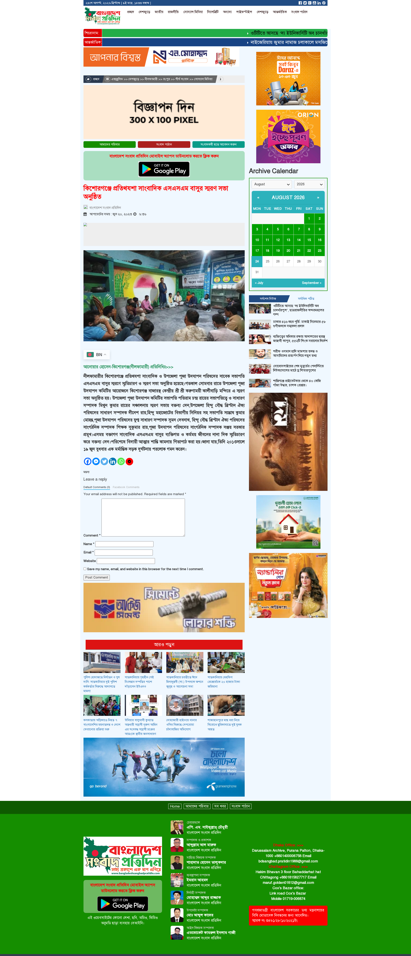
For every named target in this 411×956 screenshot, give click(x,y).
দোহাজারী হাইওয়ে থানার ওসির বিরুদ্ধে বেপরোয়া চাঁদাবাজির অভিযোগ (181, 724)
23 (319, 251)
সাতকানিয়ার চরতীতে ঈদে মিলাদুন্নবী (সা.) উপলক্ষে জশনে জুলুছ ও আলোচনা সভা (184, 681)
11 (267, 240)
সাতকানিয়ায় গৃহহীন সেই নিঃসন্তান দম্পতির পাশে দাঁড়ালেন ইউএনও (139, 681)
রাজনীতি (173, 12)
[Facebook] (87, 461)
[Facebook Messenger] (96, 461)
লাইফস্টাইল (244, 12)
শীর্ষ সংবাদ (182, 79)
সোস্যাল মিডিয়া (193, 12)
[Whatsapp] (121, 461)
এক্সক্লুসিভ (117, 79)
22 (309, 251)
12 (278, 240)
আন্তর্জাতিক (280, 12)
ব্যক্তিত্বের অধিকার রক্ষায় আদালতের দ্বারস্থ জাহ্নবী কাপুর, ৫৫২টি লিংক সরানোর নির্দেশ (300, 338)
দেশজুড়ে (144, 12)
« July (259, 283)
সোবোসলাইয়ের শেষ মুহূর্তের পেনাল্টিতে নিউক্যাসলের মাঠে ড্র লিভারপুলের (298, 368)
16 (319, 240)
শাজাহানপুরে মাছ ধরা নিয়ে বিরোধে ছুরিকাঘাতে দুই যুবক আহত (225, 724)
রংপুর (166, 79)
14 (299, 240)
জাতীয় (159, 12)
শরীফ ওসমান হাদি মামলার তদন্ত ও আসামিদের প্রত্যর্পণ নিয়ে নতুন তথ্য (295, 353)
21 (299, 251)
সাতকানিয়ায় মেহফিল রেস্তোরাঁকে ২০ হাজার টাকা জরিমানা (224, 681)
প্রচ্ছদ (130, 12)
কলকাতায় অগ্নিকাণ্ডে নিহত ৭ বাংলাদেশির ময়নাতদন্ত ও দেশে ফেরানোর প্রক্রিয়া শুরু (101, 724)
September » (312, 283)
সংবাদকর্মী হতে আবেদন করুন (219, 144)
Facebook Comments (126, 487)
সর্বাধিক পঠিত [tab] (306, 299)
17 (257, 251)
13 (288, 240)
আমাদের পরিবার (110, 144)
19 (278, 251)
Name (88, 544)
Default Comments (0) (96, 487)
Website (89, 561)
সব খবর (220, 806)
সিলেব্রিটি (213, 12)
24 (257, 261)
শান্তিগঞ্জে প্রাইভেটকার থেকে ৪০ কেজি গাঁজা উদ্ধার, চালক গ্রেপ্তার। (297, 383)
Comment (92, 535)
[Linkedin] (112, 461)
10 (257, 240)
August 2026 (288, 197)
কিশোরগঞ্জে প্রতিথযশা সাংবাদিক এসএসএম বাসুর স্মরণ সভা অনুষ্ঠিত (155, 192)
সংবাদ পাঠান (299, 12)
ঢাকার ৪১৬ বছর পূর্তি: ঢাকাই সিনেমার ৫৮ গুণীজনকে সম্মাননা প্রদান (299, 324)
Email (88, 552)
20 (288, 251)
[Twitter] (104, 461)
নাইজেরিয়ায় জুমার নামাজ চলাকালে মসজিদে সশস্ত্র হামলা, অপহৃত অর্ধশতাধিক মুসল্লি (306, 42)
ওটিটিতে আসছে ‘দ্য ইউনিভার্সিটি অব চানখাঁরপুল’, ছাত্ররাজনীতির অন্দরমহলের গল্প (305, 33)
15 (309, 240)
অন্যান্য (227, 12)
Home (175, 806)
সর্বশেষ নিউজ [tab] (268, 299)
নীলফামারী (151, 79)
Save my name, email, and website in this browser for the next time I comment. (145, 569)
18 (267, 251)
